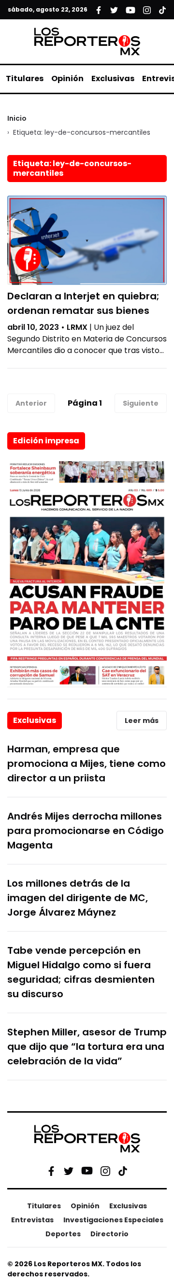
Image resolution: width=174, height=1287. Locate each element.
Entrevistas (32, 1220)
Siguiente (141, 403)
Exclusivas (112, 78)
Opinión (67, 78)
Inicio (17, 118)
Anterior (31, 403)
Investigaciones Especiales (113, 1220)
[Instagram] (105, 1170)
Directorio (109, 1234)
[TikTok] (123, 1170)
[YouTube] (87, 1171)
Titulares (25, 78)
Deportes (63, 1234)
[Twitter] (68, 1170)
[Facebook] (51, 1170)
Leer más (142, 720)
